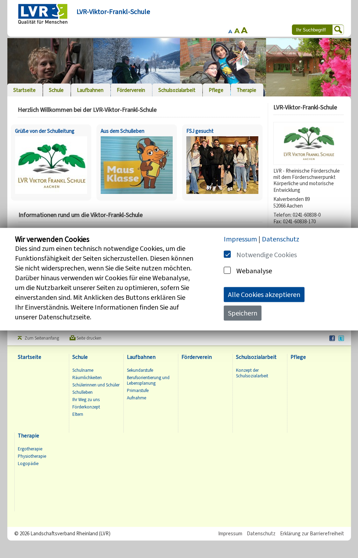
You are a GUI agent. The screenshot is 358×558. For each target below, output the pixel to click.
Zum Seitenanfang (41, 338)
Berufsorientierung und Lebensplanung (148, 380)
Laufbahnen (141, 357)
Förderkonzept (86, 407)
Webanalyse (254, 270)
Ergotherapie (30, 449)
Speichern (242, 313)
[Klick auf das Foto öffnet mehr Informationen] (51, 195)
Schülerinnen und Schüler (96, 385)
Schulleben (82, 392)
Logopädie (28, 463)
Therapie (28, 436)
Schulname (82, 370)
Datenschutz (261, 533)
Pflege (298, 357)
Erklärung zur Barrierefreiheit (312, 533)
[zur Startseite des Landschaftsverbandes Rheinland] (43, 13)
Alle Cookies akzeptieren (264, 294)
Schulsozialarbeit (256, 357)
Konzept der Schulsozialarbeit (252, 373)
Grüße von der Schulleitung (44, 131)
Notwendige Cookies (266, 254)
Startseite (29, 357)
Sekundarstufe (140, 370)
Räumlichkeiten (87, 378)
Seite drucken (89, 338)
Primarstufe (138, 390)
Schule (80, 357)
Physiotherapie (32, 456)
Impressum (230, 533)
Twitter (341, 338)
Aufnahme (136, 398)
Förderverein (196, 357)
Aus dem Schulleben (122, 131)
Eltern (77, 414)
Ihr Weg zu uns (86, 400)
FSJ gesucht (200, 131)
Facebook (332, 338)
